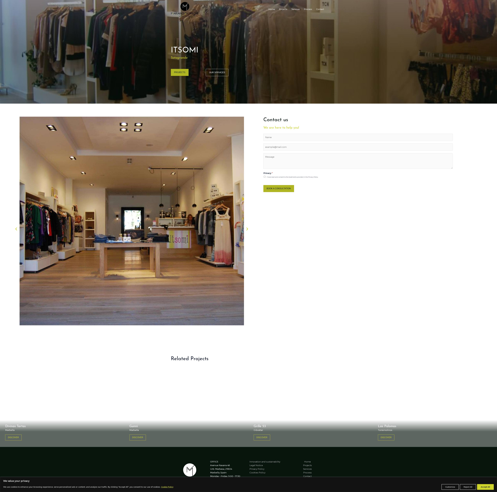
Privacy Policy (257, 469)
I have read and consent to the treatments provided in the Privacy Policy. (292, 177)
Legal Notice (256, 465)
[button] (16, 229)
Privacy (268, 173)
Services (295, 9)
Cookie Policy (167, 487)
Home (271, 9)
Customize (450, 487)
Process (308, 9)
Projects (283, 9)
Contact (320, 9)
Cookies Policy (257, 472)
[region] (248, 484)
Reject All (468, 487)
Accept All (485, 487)
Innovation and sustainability (265, 461)
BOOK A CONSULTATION (279, 188)
